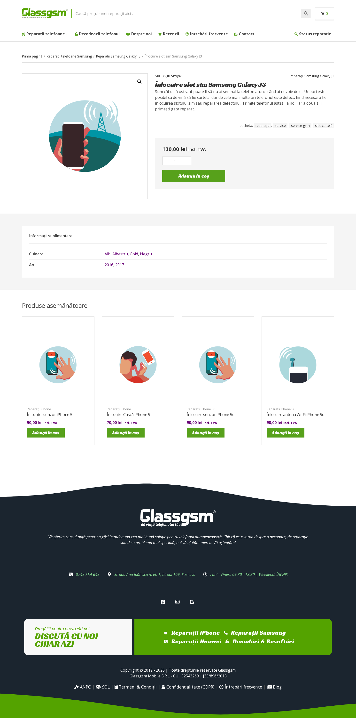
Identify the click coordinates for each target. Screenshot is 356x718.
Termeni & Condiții (137, 687)
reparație (262, 125)
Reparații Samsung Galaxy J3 (118, 56)
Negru (146, 254)
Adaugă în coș (193, 176)
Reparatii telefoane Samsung (69, 56)
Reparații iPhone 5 (40, 409)
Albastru (120, 254)
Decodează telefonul (99, 33)
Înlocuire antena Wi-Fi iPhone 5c (295, 414)
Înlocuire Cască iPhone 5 (128, 414)
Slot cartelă (324, 125)
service (280, 125)
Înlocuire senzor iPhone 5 (49, 414)
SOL (105, 687)
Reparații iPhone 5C (201, 409)
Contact (247, 33)
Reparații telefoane (45, 33)
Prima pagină (32, 56)
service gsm (300, 125)
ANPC (85, 687)
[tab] (50, 236)
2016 (109, 264)
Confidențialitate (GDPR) (189, 687)
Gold (134, 254)
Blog (277, 687)
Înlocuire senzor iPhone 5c (210, 414)
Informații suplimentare (50, 235)
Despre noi (141, 33)
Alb (107, 254)
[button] (139, 81)
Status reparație (315, 33)
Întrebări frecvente (209, 33)
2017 (119, 264)
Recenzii (171, 33)
